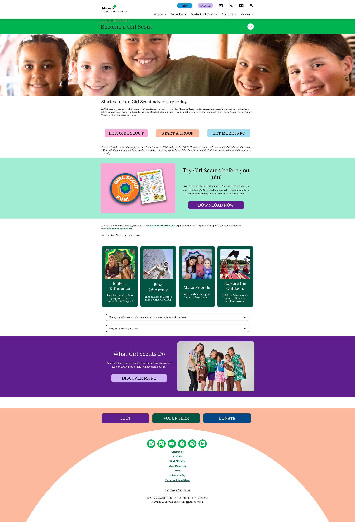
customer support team (118, 228)
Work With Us (177, 461)
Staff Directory (177, 466)
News (177, 470)
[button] (221, 7)
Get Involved (106, 21)
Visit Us (177, 456)
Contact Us (177, 451)
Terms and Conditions (177, 480)
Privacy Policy (177, 475)
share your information (161, 225)
